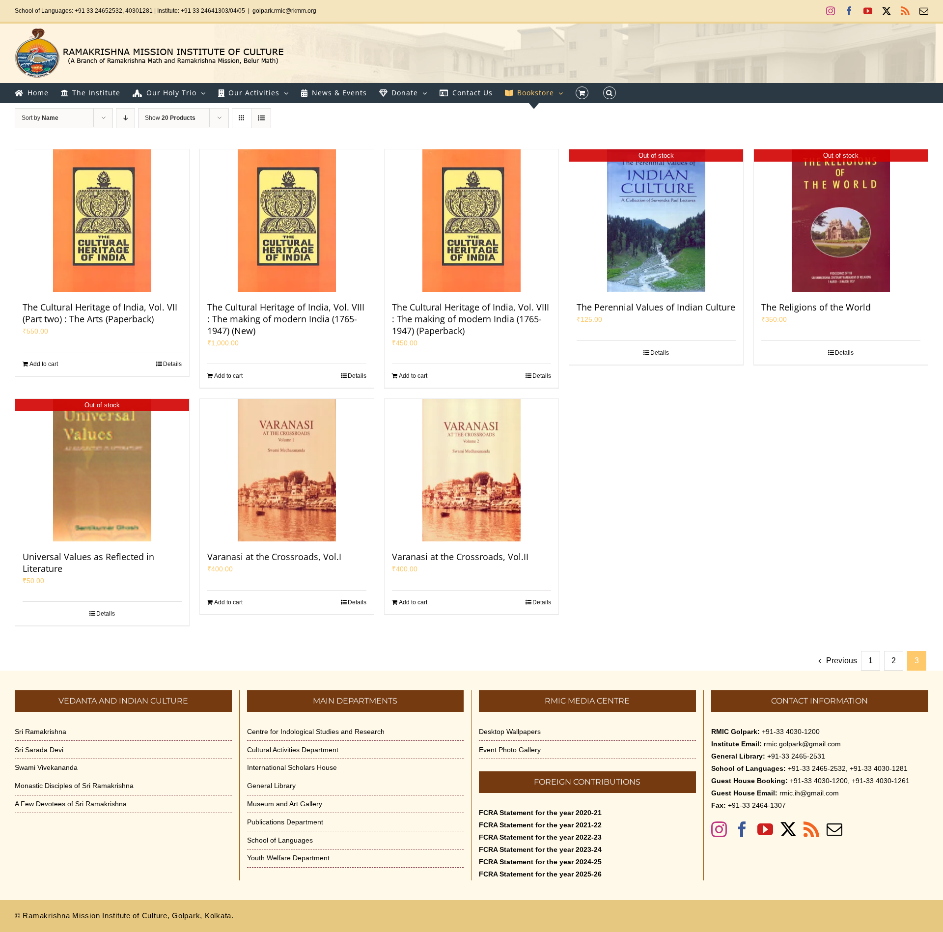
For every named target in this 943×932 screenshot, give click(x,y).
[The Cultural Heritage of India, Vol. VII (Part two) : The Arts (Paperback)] (102, 220)
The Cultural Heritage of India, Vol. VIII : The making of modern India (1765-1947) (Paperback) (470, 319)
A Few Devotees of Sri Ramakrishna (71, 804)
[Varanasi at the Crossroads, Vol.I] (287, 470)
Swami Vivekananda (46, 767)
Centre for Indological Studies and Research (316, 731)
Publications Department (285, 822)
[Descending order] (125, 118)
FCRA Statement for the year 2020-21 (540, 813)
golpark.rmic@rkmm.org (284, 10)
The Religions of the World (816, 307)
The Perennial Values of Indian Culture (656, 307)
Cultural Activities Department (292, 750)
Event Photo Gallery (510, 750)
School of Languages (280, 840)
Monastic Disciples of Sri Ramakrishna (74, 786)
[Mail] (834, 829)
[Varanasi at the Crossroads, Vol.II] (471, 470)
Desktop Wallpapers (510, 731)
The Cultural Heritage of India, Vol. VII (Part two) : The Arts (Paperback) (100, 313)
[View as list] (261, 118)
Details (172, 364)
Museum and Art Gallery (284, 804)
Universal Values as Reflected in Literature (88, 562)
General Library (271, 786)
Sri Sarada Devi (39, 750)
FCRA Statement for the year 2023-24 (540, 849)
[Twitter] (788, 829)
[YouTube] (765, 829)
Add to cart (43, 364)
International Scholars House (292, 767)
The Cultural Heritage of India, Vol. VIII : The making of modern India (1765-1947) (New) (285, 319)
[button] (609, 93)
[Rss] (811, 829)
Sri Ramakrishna (40, 731)
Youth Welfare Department (288, 858)
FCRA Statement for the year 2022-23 (540, 837)
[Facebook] (742, 829)
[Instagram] (719, 829)
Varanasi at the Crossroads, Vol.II (460, 557)
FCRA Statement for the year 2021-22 (540, 825)
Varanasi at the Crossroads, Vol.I (274, 557)
